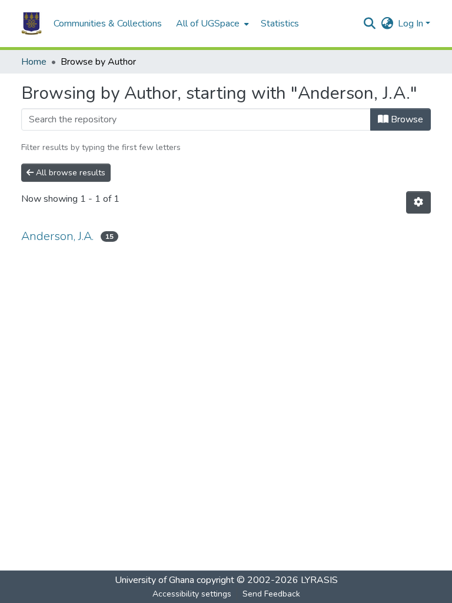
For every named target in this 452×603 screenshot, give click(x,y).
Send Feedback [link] (271, 593)
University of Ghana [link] (154, 580)
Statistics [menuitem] (280, 23)
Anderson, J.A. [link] (57, 236)
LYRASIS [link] (319, 580)
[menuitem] (211, 23)
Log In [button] (412, 23)
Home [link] (33, 61)
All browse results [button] (69, 172)
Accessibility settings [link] (191, 593)
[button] (31, 23)
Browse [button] (405, 119)
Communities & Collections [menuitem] (108, 23)
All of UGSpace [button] (208, 23)
